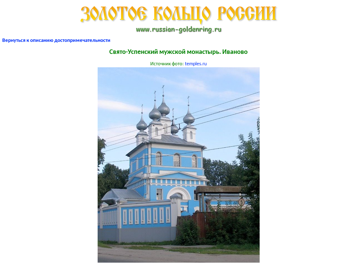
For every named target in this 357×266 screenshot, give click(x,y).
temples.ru (196, 64)
